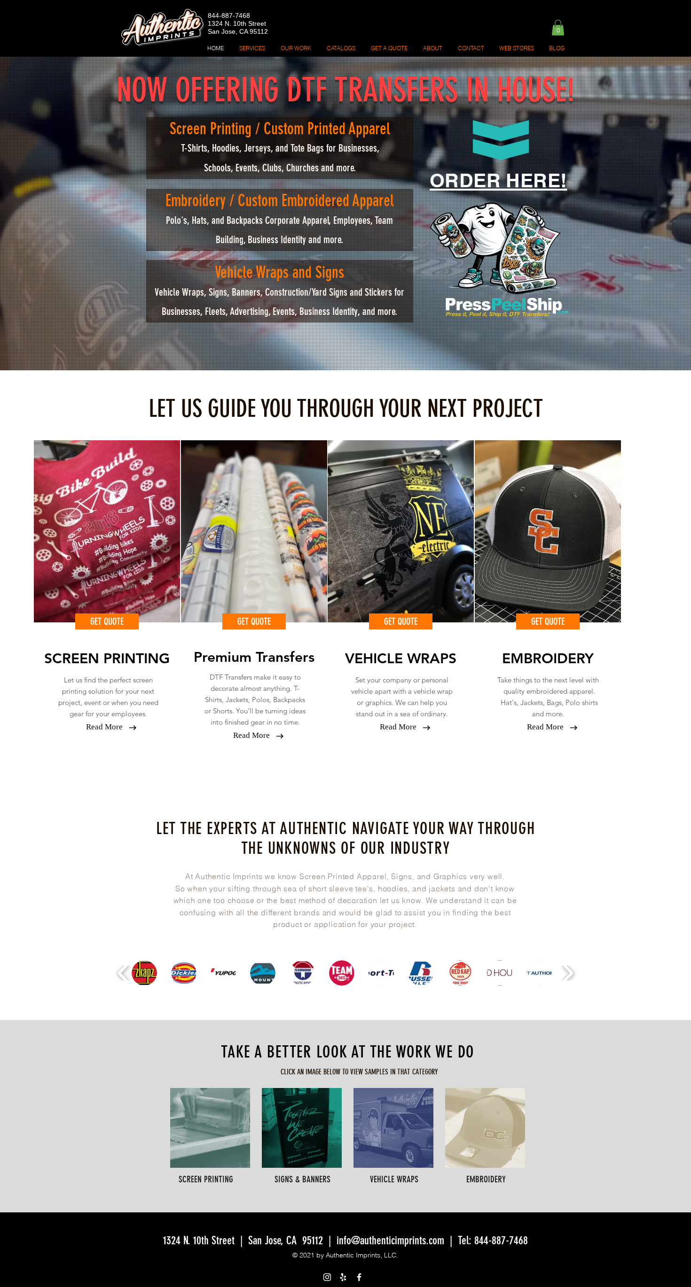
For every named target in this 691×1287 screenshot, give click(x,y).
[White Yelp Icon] (343, 1277)
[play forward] (567, 973)
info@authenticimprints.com (390, 1240)
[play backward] (123, 973)
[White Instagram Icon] (327, 1277)
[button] (558, 27)
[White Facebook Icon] (359, 1277)
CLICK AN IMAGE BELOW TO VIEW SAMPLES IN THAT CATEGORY (359, 1071)
